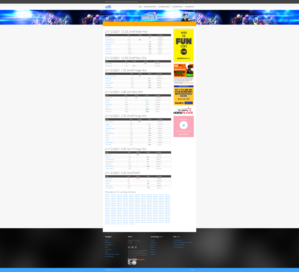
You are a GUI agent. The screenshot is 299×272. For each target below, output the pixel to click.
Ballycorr (108, 102)
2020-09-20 (107, 210)
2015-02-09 (149, 222)
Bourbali (107, 124)
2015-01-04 (167, 222)
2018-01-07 (143, 215)
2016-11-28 (119, 218)
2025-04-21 (137, 196)
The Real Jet (108, 46)
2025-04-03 (155, 196)
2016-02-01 (125, 220)
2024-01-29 (149, 200)
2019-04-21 (131, 212)
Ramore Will (108, 144)
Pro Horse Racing (109, 256)
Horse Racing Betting (150, 6)
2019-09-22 (113, 212)
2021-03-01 (113, 208)
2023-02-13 (119, 203)
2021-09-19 (137, 207)
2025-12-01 (167, 195)
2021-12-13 (113, 207)
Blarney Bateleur (109, 87)
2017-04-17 (125, 217)
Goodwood (153, 242)
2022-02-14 (149, 205)
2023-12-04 (113, 201)
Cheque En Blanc (109, 168)
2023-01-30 (125, 203)
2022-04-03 (125, 205)
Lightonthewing (109, 133)
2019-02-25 (155, 212)
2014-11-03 (125, 224)
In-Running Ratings (164, 6)
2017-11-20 (161, 215)
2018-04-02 (167, 213)
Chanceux (108, 97)
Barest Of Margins (110, 42)
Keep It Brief (108, 44)
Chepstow (153, 254)
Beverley (153, 247)
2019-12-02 (155, 210)
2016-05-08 (149, 218)
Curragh (152, 240)
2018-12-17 (119, 213)
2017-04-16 (131, 217)
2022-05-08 (107, 205)
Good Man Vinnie (110, 166)
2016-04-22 (155, 218)
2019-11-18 (161, 210)
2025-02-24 (167, 196)
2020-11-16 (155, 208)
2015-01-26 (155, 222)
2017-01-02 (107, 218)
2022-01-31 (155, 205)
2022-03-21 (131, 205)
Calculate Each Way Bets (179, 245)
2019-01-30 (167, 212)
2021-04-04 (161, 207)
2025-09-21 (125, 196)
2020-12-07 (149, 208)
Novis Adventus (109, 142)
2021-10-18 (131, 207)
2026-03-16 (131, 195)
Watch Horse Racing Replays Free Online (182, 242)
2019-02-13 (161, 212)
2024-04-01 (113, 200)
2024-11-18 (143, 198)
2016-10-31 (131, 218)
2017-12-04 (155, 215)
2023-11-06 (125, 201)
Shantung (108, 80)
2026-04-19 (113, 195)
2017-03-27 (137, 217)
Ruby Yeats (108, 85)
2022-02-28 (143, 205)
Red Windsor (109, 181)
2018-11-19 (131, 213)
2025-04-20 (143, 196)
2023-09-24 (137, 201)
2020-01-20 (131, 210)
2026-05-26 (107, 195)
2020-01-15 (137, 210)
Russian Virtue (109, 104)
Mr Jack (107, 131)
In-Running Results (177, 6)
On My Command (110, 76)
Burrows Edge (109, 63)
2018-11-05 (137, 213)
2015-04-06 (125, 222)
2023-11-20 (119, 201)
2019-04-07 (137, 212)
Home (140, 6)
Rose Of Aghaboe (110, 161)
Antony (107, 137)
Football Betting (109, 245)
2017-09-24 (113, 217)
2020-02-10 (119, 210)
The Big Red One (109, 188)
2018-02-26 (119, 215)
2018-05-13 (155, 213)
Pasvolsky (108, 66)
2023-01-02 (137, 203)
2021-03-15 (107, 208)
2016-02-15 (119, 220)
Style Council (109, 51)
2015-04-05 (131, 222)
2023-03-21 (167, 201)
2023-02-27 (113, 203)
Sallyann (107, 183)
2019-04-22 (125, 212)
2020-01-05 (143, 210)
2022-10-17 (161, 203)
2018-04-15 (161, 213)
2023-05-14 (143, 201)
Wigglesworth (109, 164)
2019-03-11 (149, 212)
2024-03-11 (125, 200)
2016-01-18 (131, 220)
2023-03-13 (107, 203)
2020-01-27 (125, 210)
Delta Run (108, 178)
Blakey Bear (108, 109)
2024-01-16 (161, 200)
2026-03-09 (137, 195)
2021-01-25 (125, 208)
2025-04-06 (149, 196)
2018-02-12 (125, 215)
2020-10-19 (167, 208)
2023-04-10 (155, 201)
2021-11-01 (125, 207)
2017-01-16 (167, 217)
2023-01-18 (131, 203)
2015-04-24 (119, 222)
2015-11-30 (149, 220)
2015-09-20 (107, 222)
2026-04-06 (119, 195)
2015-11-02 (161, 220)
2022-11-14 (149, 203)
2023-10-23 (131, 201)
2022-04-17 (119, 205)
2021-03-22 (167, 207)
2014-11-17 (119, 224)
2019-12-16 (149, 210)
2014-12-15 (107, 224)
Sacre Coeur (108, 78)
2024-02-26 (137, 200)
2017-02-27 (149, 217)
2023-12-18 (107, 201)
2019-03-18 (143, 212)
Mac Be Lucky (109, 185)
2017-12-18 (149, 215)
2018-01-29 (131, 215)
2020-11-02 (161, 208)
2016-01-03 (137, 220)
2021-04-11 (149, 207)
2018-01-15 (137, 215)
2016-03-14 (107, 220)
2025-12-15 (161, 195)
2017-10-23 (107, 217)
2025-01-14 (119, 198)
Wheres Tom (108, 126)
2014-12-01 (113, 224)
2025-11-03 (113, 196)
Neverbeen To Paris (110, 128)
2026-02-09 (149, 195)
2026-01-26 (155, 195)
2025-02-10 (107, 198)
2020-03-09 (113, 210)
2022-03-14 (137, 205)
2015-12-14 (143, 220)
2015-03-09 (137, 222)
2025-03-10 (161, 196)
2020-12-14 (143, 208)
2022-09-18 (167, 203)
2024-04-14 (107, 200)
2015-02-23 (143, 222)
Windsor (153, 252)
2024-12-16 (131, 198)
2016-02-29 (113, 220)
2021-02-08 (119, 208)
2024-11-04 (149, 198)
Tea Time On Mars (110, 159)
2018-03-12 (113, 215)
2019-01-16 (107, 213)
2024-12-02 (137, 198)
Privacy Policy (108, 249)
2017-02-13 (155, 217)
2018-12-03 (125, 213)
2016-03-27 (167, 218)
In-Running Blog (189, 6)
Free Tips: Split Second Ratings (112, 254)
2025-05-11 (131, 196)
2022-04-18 (113, 205)
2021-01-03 (137, 208)
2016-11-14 (125, 218)
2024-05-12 (167, 198)
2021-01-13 (131, 208)
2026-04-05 (125, 195)
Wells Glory (108, 37)
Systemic (108, 107)
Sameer (107, 140)
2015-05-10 (113, 222)
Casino (106, 252)
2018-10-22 (143, 213)
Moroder (108, 154)
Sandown (153, 245)
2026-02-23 (143, 195)
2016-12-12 (113, 218)
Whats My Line (109, 49)
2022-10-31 (155, 203)
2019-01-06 (113, 213)
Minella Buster (109, 39)
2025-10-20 (119, 196)
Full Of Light (108, 121)
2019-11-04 (167, 210)
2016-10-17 (137, 218)
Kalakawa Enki (109, 111)
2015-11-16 (155, 220)
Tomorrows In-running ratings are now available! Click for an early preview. (121, 1)
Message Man (109, 53)
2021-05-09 (143, 207)
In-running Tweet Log (178, 247)
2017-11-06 (167, 215)
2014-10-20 (131, 224)
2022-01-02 (167, 205)
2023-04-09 (161, 201)
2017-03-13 (143, 217)
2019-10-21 (107, 212)
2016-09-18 (143, 218)
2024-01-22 (155, 200)
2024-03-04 (131, 200)
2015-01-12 (161, 222)
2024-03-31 (119, 200)
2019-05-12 (119, 212)
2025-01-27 (113, 198)
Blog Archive (108, 242)
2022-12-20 (143, 203)
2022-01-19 (161, 205)
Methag (107, 135)
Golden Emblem (109, 83)
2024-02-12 (143, 200)
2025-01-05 (125, 198)
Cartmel (152, 249)
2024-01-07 (167, 200)
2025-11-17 (107, 196)
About (106, 247)
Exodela (107, 157)
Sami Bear (108, 100)
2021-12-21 (107, 207)
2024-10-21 (155, 198)
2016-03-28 (161, 218)
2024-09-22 (161, 198)
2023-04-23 (149, 201)
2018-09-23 (149, 213)
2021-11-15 (119, 207)
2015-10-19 (167, 220)
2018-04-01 (107, 215)
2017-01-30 (161, 217)
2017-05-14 (119, 217)
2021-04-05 (155, 207)
